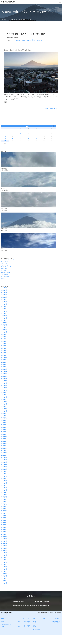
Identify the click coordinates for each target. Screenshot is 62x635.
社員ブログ (11, 19)
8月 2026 (28, 126)
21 (36, 138)
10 (5, 136)
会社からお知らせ (26, 40)
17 (5, 138)
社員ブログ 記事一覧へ (52, 108)
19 (20, 138)
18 (13, 138)
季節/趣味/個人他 (37, 40)
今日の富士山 (16, 19)
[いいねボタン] (5, 102)
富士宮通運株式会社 (5, 19)
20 (28, 138)
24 (5, 141)
